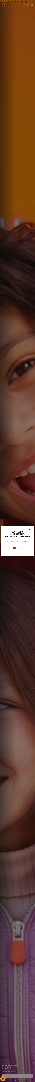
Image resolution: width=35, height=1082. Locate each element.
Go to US (20, 547)
